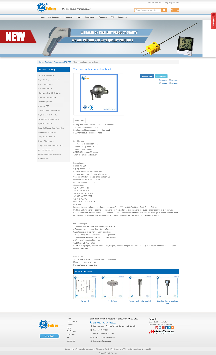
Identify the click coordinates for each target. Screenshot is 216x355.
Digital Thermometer (45, 84)
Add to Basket (147, 76)
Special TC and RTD (45, 123)
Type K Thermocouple (46, 75)
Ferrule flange (113, 301)
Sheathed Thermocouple (47, 97)
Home (42, 17)
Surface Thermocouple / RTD (49, 110)
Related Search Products (108, 353)
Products (68, 17)
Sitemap (145, 349)
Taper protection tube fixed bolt (140, 301)
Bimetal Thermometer (46, 141)
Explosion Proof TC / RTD (47, 115)
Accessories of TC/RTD (62, 62)
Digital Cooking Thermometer (48, 80)
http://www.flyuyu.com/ (102, 341)
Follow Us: (153, 318)
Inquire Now (161, 76)
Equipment (103, 17)
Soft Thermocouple (45, 88)
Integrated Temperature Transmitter (51, 128)
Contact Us (122, 17)
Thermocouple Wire (45, 101)
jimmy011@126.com (171, 2)
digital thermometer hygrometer (49, 154)
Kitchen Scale (43, 158)
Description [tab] (79, 120)
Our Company (54, 17)
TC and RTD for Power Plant (48, 119)
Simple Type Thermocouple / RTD (50, 145)
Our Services (90, 17)
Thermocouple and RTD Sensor (49, 93)
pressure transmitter (45, 150)
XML (150, 349)
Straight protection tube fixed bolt (167, 302)
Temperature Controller (46, 136)
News (79, 17)
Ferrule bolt (85, 301)
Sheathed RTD (43, 106)
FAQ (112, 17)
